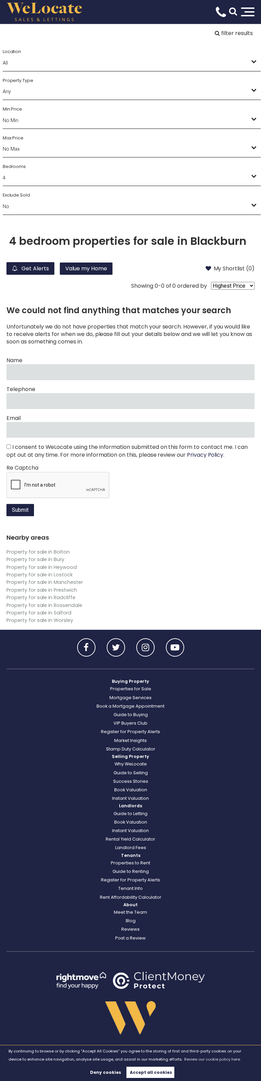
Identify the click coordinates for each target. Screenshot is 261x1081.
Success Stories (130, 781)
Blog (131, 921)
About (130, 905)
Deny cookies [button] (105, 1072)
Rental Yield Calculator (130, 839)
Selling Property (130, 756)
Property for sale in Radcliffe (40, 597)
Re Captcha (22, 468)
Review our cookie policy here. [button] (212, 1059)
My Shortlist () (234, 268)
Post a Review (130, 938)
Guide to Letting (130, 813)
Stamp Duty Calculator (130, 749)
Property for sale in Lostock (39, 574)
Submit (20, 510)
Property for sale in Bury (35, 559)
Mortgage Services (130, 697)
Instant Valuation (130, 798)
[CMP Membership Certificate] (158, 980)
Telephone (20, 389)
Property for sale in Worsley (39, 620)
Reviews (130, 929)
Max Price (13, 138)
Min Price (12, 109)
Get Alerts (34, 268)
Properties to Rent (130, 863)
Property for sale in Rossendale (44, 605)
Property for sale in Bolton (38, 551)
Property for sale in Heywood (41, 567)
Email (13, 418)
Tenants (130, 855)
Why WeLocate (131, 764)
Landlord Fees (130, 847)
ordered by (192, 286)
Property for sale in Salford (38, 612)
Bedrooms (14, 166)
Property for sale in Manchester (44, 582)
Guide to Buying (131, 714)
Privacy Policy (205, 455)
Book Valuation (130, 790)
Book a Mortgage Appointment (130, 706)
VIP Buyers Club (130, 723)
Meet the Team (130, 912)
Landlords (130, 806)
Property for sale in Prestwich (41, 590)
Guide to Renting (130, 871)
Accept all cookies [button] (151, 1072)
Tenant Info (130, 888)
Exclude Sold (16, 195)
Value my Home (86, 268)
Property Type (18, 80)
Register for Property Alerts (130, 731)
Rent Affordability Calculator (130, 897)
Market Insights (130, 740)
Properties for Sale (130, 689)
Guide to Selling (131, 773)
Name (14, 360)
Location (12, 51)
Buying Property (130, 681)
